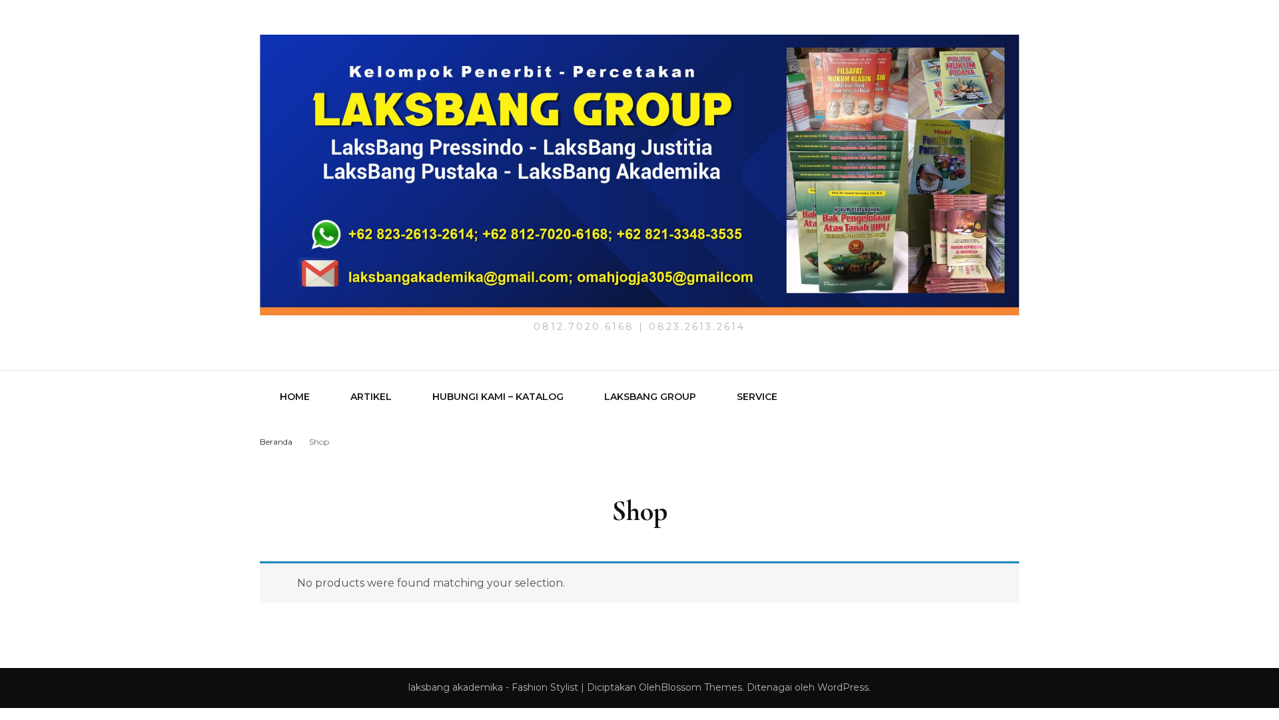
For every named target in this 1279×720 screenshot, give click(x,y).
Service (757, 397)
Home (295, 397)
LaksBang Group (650, 397)
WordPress (843, 687)
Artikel (371, 397)
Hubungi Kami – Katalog (498, 397)
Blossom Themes (701, 687)
